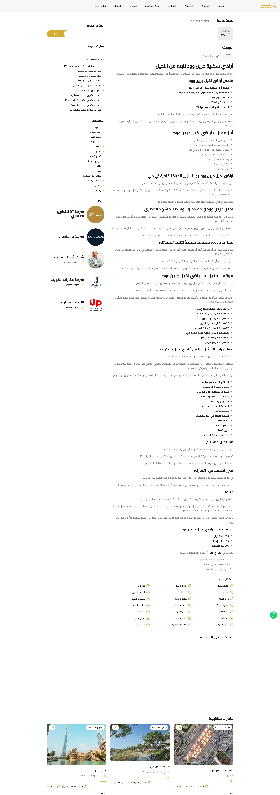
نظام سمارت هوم (179, 624)
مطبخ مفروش (222, 624)
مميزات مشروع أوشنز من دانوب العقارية (81, 100)
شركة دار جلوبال (71, 236)
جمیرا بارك (227, 776)
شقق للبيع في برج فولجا (89, 81)
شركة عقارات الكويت (67, 279)
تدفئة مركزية (181, 599)
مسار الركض (181, 618)
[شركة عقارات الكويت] (95, 282)
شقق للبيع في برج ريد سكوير (86, 85)
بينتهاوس (96, 137)
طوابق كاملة (94, 161)
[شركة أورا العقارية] (95, 259)
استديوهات (95, 132)
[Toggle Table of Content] (227, 56)
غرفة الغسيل (223, 611)
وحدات (98, 190)
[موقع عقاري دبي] (268, 5)
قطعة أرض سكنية (92, 176)
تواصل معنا (100, 6)
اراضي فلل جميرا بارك (221, 770)
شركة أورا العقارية (69, 257)
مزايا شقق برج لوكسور (89, 76)
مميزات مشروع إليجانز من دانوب (85, 95)
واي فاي (141, 624)
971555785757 (72, 285)
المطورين (189, 6)
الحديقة (225, 592)
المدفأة (183, 592)
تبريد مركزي (223, 599)
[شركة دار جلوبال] (95, 237)
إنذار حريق (141, 586)
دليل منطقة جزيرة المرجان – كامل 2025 (81, 66)
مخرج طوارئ (181, 611)
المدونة (133, 6)
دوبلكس (96, 146)
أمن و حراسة (181, 586)
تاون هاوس (95, 141)
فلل (99, 166)
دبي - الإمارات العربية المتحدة (155, 772)
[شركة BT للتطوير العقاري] (95, 214)
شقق (98, 151)
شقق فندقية (94, 156)
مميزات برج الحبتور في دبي (88, 90)
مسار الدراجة (223, 618)
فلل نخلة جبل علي (160, 766)
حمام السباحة (223, 605)
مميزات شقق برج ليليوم (89, 71)
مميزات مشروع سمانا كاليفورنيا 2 (84, 110)
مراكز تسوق (139, 611)
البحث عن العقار (152, 6)
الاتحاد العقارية (72, 302)
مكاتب (97, 185)
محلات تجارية (94, 180)
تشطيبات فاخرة (138, 599)
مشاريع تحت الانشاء (222, 727)
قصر (99, 171)
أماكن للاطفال (222, 586)
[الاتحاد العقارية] (95, 305)
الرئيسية (221, 6)
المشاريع (172, 6)
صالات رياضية (139, 605)
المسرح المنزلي (138, 592)
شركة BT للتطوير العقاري (70, 213)
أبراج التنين (100, 770)
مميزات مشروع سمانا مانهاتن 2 (86, 105)
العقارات (206, 6)
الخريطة (117, 6)
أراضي (98, 127)
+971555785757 (71, 262)
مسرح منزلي (139, 618)
